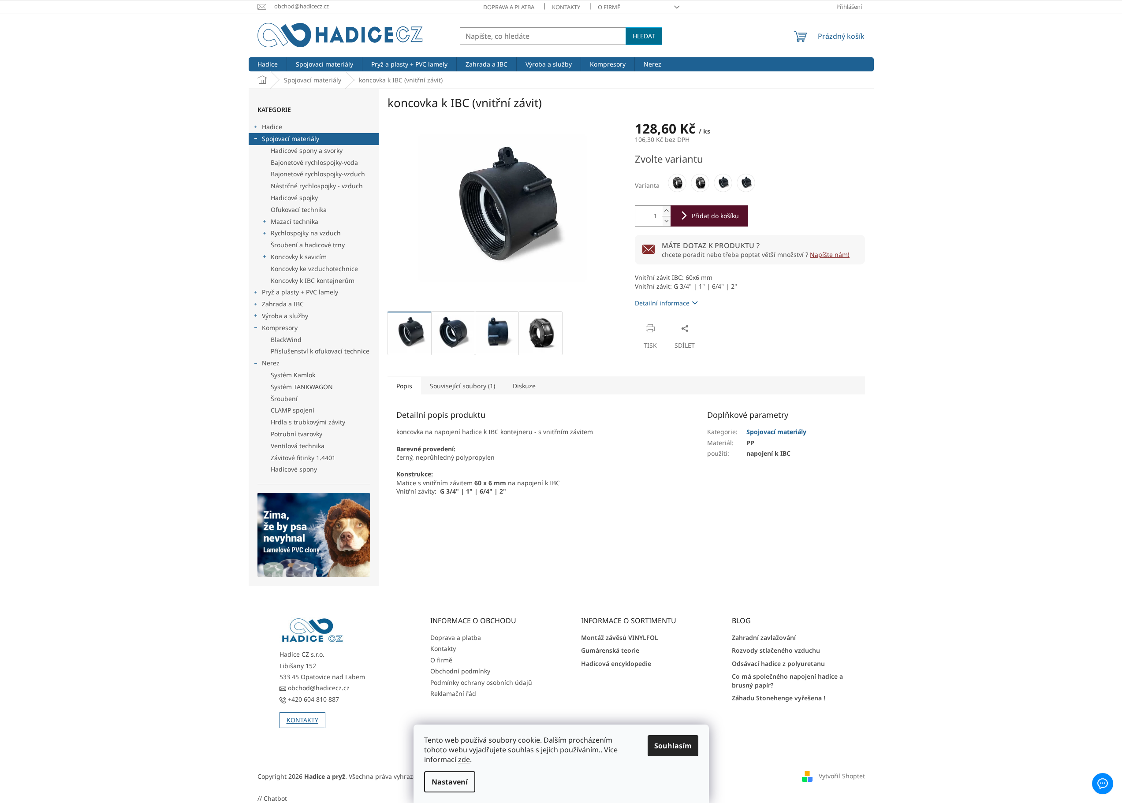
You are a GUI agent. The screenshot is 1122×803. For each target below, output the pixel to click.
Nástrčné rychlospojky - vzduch (317, 186)
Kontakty (566, 7)
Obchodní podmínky (460, 671)
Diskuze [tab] (524, 386)
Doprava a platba (508, 7)
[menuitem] (268, 64)
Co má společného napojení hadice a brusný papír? (787, 680)
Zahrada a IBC (283, 304)
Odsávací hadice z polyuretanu (778, 663)
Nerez (271, 363)
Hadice (272, 127)
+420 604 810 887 (312, 699)
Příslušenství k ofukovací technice (320, 351)
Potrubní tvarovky (296, 434)
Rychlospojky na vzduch (306, 233)
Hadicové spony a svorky (307, 150)
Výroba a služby (285, 316)
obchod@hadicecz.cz (318, 688)
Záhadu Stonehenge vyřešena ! (778, 698)
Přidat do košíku (715, 216)
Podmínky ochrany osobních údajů (481, 682)
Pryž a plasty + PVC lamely (300, 292)
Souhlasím (673, 746)
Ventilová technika (297, 446)
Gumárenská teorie (610, 650)
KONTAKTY (302, 720)
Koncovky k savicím (299, 257)
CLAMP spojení (292, 410)
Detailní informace (662, 303)
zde (464, 759)
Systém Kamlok (293, 375)
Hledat (644, 36)
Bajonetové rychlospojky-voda (314, 162)
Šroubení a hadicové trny (308, 245)
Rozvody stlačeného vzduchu (776, 650)
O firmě (609, 7)
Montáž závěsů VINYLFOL (619, 637)
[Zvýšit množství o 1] (666, 211)
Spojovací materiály (290, 138)
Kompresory (280, 327)
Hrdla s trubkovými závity (308, 422)
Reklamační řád (453, 693)
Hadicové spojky (294, 197)
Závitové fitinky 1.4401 (303, 458)
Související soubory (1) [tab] (462, 386)
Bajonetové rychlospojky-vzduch (318, 174)
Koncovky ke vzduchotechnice (314, 268)
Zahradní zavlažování (764, 637)
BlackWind (286, 339)
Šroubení (284, 398)
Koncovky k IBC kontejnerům (312, 280)
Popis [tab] (404, 386)
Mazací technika (294, 221)
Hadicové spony (294, 469)
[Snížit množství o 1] (666, 221)
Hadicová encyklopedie (616, 663)
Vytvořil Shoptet (842, 775)
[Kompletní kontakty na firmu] (313, 630)
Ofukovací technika (299, 209)
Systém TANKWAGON (302, 387)
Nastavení (450, 782)
